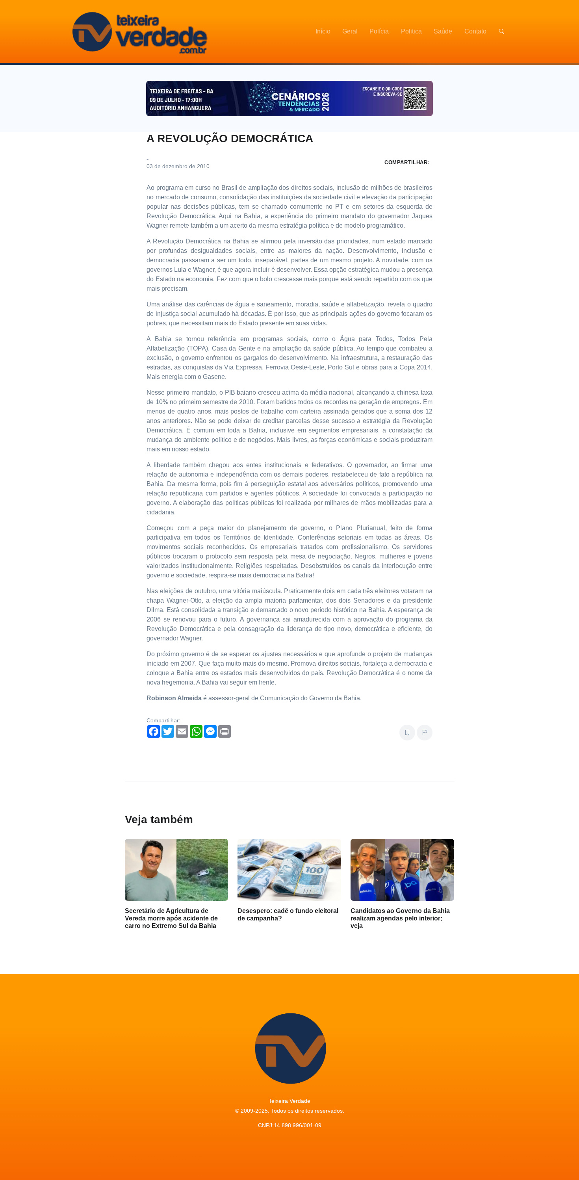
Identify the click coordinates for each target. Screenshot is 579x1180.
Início (322, 31)
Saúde (443, 31)
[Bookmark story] (407, 732)
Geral (350, 31)
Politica (411, 31)
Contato (475, 31)
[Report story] (424, 732)
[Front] (139, 31)
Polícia (379, 31)
